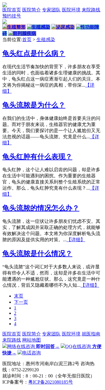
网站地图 (31, 339)
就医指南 (91, 333)
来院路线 (91, 9)
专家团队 (51, 9)
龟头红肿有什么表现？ (37, 156)
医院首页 (11, 9)
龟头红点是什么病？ (33, 53)
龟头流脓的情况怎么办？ (40, 208)
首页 (27, 39)
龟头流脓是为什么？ (33, 105)
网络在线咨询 (33, 346)
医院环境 (71, 9)
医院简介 (31, 9)
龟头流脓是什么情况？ (37, 253)
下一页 (21, 302)
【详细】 (75, 239)
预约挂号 (11, 15)
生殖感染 (45, 39)
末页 (18, 295)
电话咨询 (31, 352)
